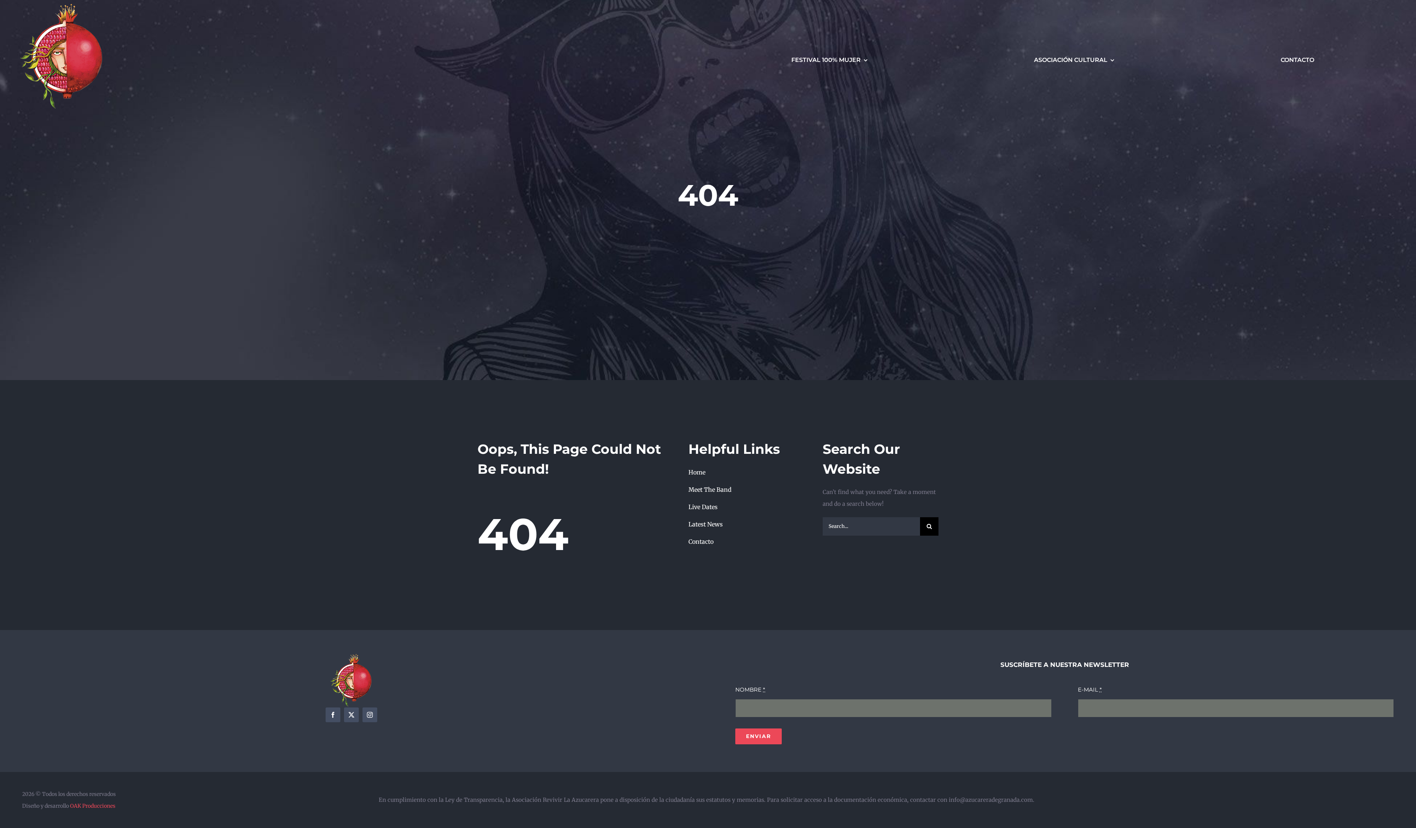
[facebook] (333, 714)
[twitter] (351, 714)
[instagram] (369, 714)
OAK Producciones (92, 806)
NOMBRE (750, 689)
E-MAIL (1090, 689)
